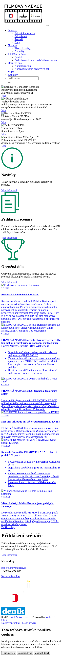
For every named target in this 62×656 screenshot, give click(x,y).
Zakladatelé (21, 36)
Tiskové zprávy (23, 48)
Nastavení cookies (10, 576)
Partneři (19, 39)
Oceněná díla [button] (15, 63)
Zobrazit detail (42, 653)
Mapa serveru (29, 623)
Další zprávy (8, 527)
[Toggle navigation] (47, 25)
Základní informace (25, 33)
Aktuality (19, 51)
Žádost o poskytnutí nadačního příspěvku (36, 60)
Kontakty (13, 74)
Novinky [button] (12, 45)
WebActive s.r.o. (19, 617)
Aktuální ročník (23, 66)
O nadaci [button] (12, 30)
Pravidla (19, 57)
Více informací (9, 190)
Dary (17, 42)
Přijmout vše (9, 653)
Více (3, 95)
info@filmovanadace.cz (13, 567)
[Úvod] (23, 24)
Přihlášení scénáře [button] (17, 54)
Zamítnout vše (25, 653)
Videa (11, 71)
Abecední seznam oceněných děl (32, 68)
